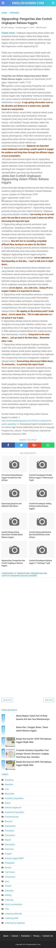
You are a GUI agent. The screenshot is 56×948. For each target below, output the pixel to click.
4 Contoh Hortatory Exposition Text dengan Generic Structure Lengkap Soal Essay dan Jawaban (32, 753)
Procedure (9, 830)
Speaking (9, 780)
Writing (8, 895)
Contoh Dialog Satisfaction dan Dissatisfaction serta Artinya (40, 534)
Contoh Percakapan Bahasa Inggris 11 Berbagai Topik (40, 561)
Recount (8, 821)
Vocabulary (10, 877)
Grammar (9, 849)
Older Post (48, 700)
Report (8, 840)
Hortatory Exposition (14, 798)
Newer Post (7, 700)
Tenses (8, 886)
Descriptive (10, 844)
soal (7, 789)
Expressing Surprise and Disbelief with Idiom (11, 505)
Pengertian (10, 863)
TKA (7, 909)
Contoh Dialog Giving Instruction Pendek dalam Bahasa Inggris (12, 534)
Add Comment (41, 28)
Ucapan (8, 854)
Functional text (11, 817)
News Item (9, 793)
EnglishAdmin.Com (28, 3)
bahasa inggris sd (13, 807)
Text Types (10, 872)
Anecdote (9, 890)
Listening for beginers (15, 923)
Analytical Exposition (14, 812)
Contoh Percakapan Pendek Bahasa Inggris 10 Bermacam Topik (41, 477)
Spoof (7, 803)
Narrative (9, 784)
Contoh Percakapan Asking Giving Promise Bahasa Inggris (40, 506)
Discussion (10, 835)
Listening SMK (11, 918)
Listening (9, 900)
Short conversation (13, 904)
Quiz (7, 881)
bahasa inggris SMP (14, 858)
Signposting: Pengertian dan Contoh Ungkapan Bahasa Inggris (13, 563)
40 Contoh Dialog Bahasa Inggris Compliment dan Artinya (12, 477)
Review (8, 867)
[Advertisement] (28, 669)
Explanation (10, 826)
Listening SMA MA (13, 913)
